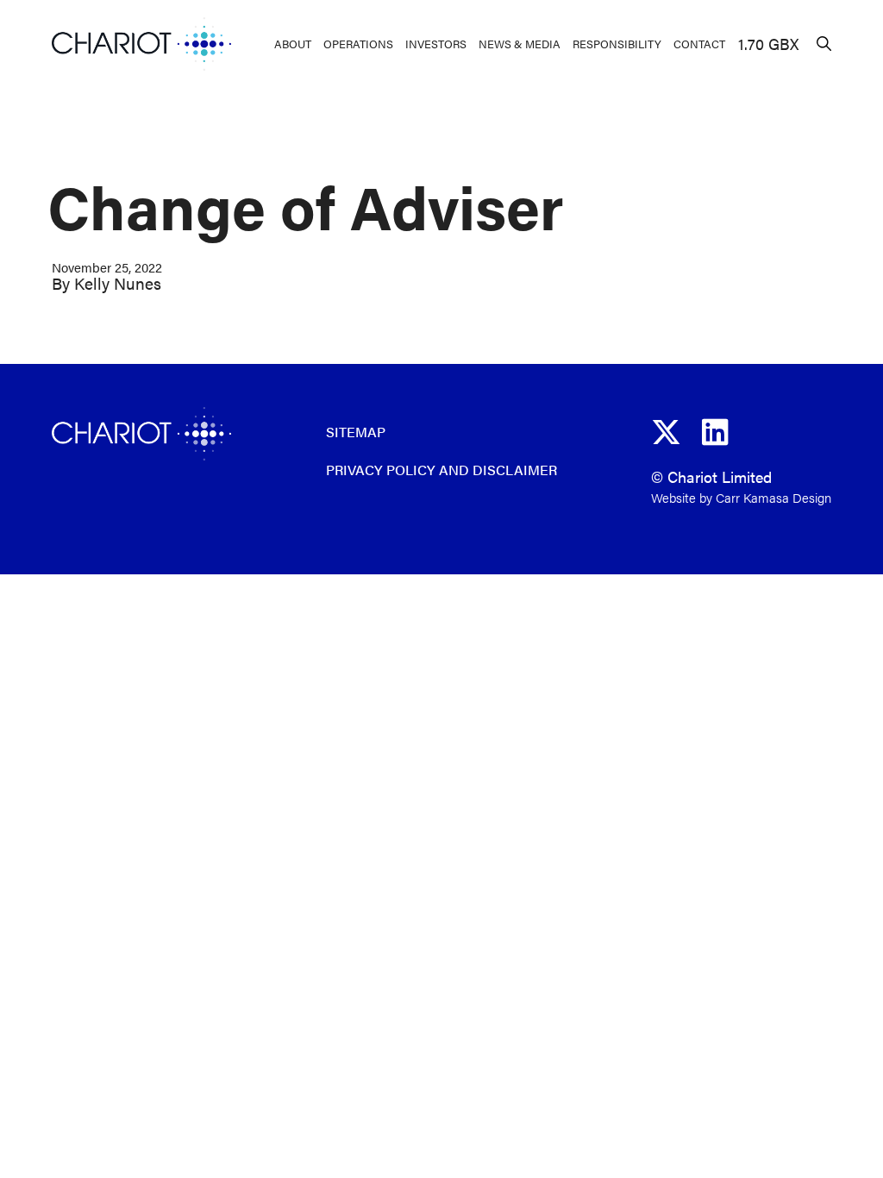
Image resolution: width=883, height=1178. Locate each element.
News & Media (519, 43)
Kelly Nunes (117, 283)
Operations (358, 43)
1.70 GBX (768, 43)
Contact (699, 43)
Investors (436, 43)
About (292, 43)
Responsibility (617, 43)
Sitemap (355, 432)
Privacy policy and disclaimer (441, 469)
